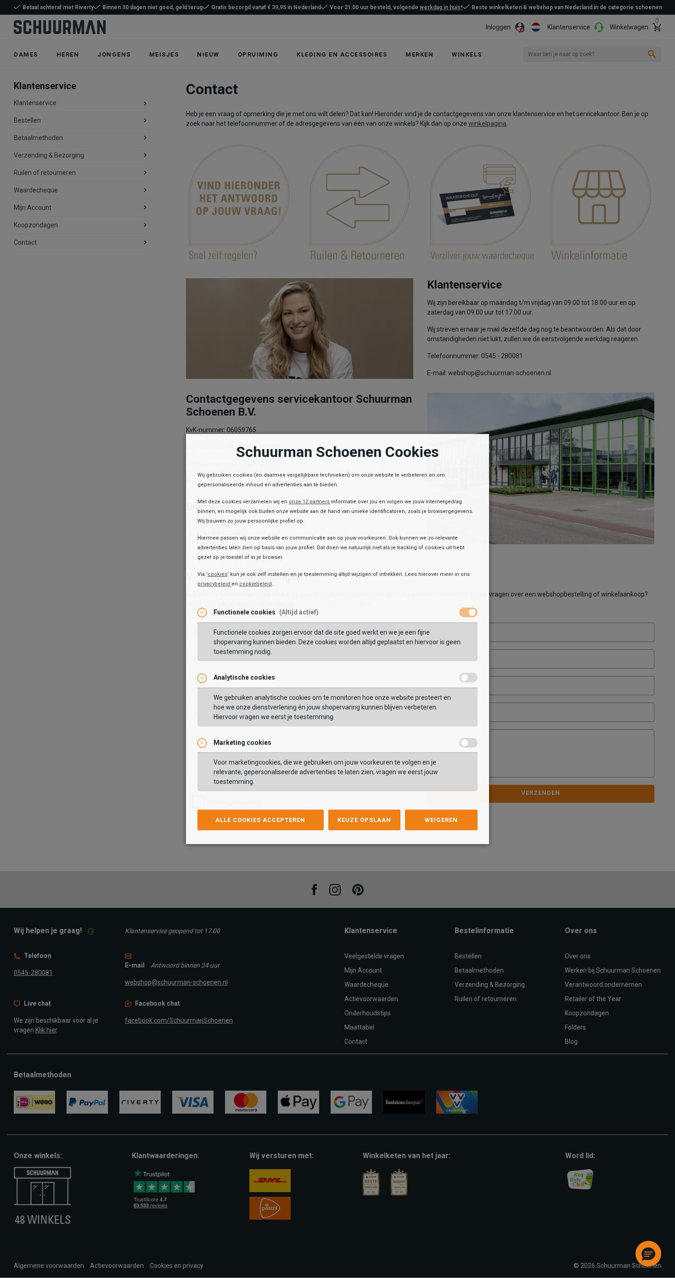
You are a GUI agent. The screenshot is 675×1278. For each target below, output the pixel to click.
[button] (648, 1254)
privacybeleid (214, 584)
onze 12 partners (309, 502)
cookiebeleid (255, 584)
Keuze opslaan (364, 819)
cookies (217, 574)
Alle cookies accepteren (260, 819)
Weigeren (441, 819)
